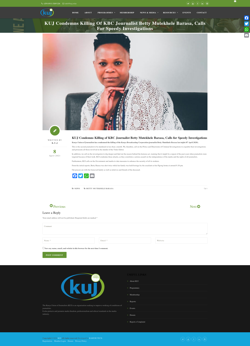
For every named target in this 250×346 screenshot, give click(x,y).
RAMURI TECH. (95, 338)
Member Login (60, 341)
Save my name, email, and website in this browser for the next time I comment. (76, 248)
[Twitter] (246, 24)
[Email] (246, 35)
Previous (59, 206)
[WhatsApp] (246, 29)
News (77, 188)
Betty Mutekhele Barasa (100, 188)
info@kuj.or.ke (71, 3)
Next (193, 206)
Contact (202, 12)
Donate (132, 315)
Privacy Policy (81, 341)
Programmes (105, 12)
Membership (127, 12)
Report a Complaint (137, 321)
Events (187, 12)
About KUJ (134, 281)
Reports (133, 301)
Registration (47, 341)
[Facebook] (246, 18)
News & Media (148, 12)
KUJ (59, 338)
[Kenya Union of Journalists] (47, 12)
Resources (169, 12)
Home (75, 12)
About (88, 12)
